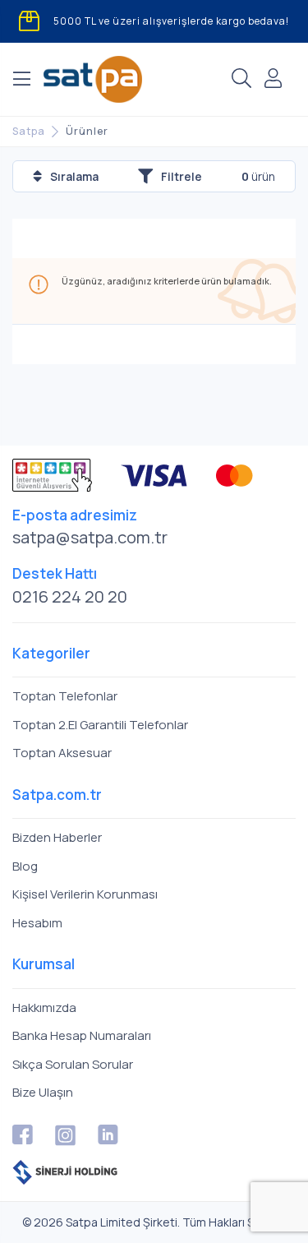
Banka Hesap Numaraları (81, 1035)
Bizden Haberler (57, 837)
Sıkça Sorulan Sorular (72, 1064)
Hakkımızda (44, 1007)
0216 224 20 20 (69, 596)
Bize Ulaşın (42, 1092)
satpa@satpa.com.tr (90, 537)
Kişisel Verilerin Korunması (85, 894)
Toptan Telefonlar (64, 696)
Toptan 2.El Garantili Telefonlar (100, 724)
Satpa (28, 131)
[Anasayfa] (93, 79)
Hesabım (37, 922)
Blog (25, 866)
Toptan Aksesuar (62, 752)
